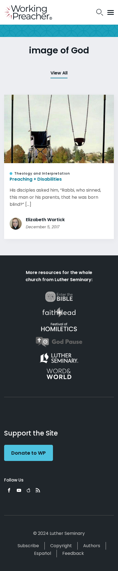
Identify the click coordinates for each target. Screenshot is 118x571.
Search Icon (99, 12)
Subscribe (28, 546)
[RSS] (38, 490)
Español (42, 553)
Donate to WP (28, 452)
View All (59, 73)
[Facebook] (9, 490)
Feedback (73, 553)
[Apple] (28, 490)
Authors (91, 546)
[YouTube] (19, 490)
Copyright (61, 546)
